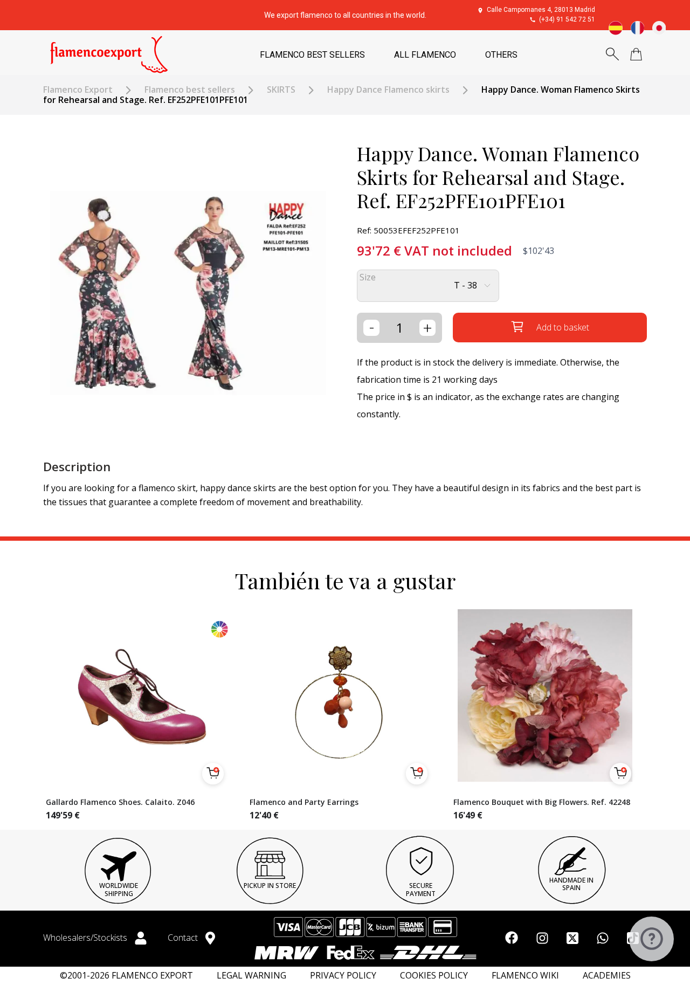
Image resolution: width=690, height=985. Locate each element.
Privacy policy (343, 975)
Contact (184, 937)
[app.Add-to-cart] (213, 773)
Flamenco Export (78, 90)
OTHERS (501, 55)
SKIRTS (281, 90)
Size (368, 277)
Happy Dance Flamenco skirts (388, 90)
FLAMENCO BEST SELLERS (312, 55)
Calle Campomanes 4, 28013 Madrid (541, 9)
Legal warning (251, 975)
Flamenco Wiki (525, 975)
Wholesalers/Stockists (86, 937)
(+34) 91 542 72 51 (567, 19)
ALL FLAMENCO (425, 55)
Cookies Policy (434, 975)
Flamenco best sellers (189, 90)
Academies (607, 975)
